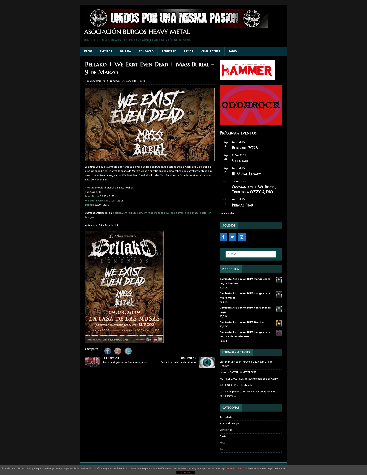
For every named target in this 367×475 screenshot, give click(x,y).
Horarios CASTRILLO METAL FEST (238, 372)
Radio (232, 51)
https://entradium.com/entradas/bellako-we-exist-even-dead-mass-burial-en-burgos (148, 215)
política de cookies (233, 468)
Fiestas (223, 436)
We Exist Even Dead (97, 201)
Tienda (188, 51)
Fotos (223, 443)
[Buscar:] (251, 254)
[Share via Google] (117, 353)
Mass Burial (92, 196)
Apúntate (169, 51)
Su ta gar (240, 160)
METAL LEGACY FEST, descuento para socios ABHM (249, 379)
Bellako (89, 205)
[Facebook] (223, 237)
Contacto (146, 51)
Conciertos (131, 81)
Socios (223, 449)
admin (116, 81)
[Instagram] (242, 237)
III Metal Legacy (246, 174)
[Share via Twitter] (128, 353)
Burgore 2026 (245, 147)
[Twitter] (232, 237)
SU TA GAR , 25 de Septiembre (237, 385)
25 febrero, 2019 (99, 81)
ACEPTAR (185, 472)
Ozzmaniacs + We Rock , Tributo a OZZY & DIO (254, 189)
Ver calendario (228, 213)
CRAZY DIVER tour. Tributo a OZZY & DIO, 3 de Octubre (246, 364)
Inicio (88, 51)
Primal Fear (242, 205)
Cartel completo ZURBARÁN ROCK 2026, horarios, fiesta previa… (248, 394)
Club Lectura (211, 51)
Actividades (226, 417)
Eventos (106, 51)
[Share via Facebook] (107, 353)
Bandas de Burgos (230, 423)
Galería (125, 51)
